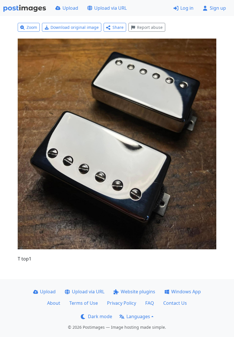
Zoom (32, 27)
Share (118, 27)
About (53, 303)
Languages (138, 316)
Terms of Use (83, 303)
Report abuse (150, 27)
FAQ (149, 303)
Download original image (75, 27)
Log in (186, 8)
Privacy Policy (121, 303)
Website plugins (138, 291)
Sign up (218, 8)
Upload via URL (110, 8)
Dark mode (100, 316)
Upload (70, 8)
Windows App (186, 291)
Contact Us (175, 303)
